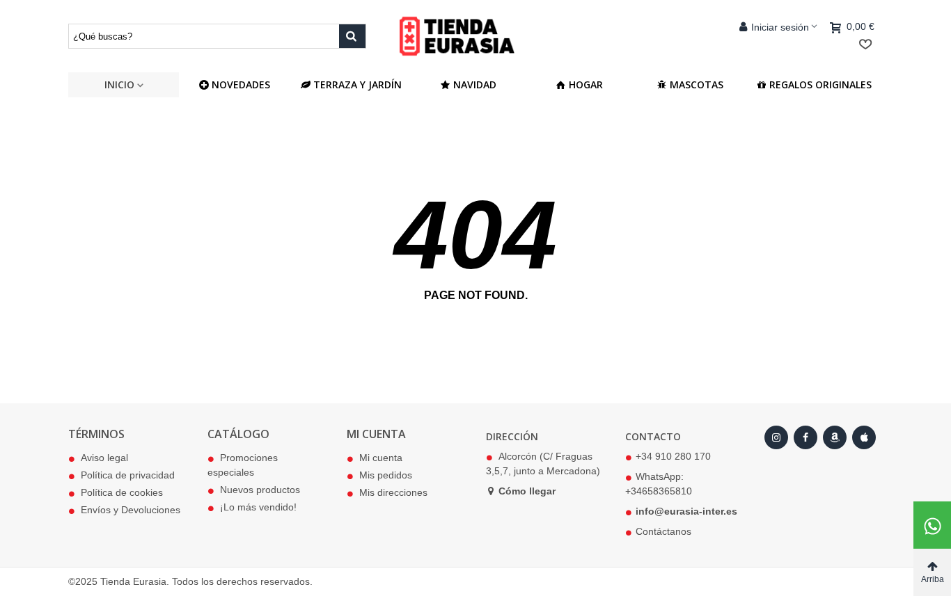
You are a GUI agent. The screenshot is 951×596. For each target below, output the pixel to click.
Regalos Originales (820, 84)
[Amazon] (835, 437)
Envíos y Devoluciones (130, 509)
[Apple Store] (864, 437)
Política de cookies (122, 492)
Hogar (586, 84)
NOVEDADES (241, 84)
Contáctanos (663, 531)
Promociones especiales (242, 465)
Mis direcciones (393, 492)
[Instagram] (776, 437)
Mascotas (696, 84)
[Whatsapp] (932, 525)
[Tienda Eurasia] (475, 36)
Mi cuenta (380, 457)
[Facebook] (805, 437)
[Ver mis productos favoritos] (868, 44)
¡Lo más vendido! (258, 507)
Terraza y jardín (357, 84)
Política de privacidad (128, 475)
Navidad (474, 84)
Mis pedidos (385, 475)
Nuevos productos (260, 489)
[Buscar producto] (352, 36)
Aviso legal (104, 457)
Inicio (119, 84)
